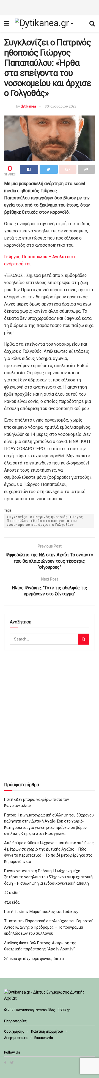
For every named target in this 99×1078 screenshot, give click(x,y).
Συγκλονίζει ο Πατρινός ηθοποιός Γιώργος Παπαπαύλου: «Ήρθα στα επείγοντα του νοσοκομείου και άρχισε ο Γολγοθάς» (45, 521)
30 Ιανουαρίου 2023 (60, 106)
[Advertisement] (50, 7)
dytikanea (28, 106)
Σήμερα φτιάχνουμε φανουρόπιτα (34, 958)
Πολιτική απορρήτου (47, 1031)
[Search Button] (83, 639)
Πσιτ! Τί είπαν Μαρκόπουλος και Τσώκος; (41, 911)
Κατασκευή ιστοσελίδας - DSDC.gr (43, 1010)
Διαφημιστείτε (16, 1038)
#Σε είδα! (12, 892)
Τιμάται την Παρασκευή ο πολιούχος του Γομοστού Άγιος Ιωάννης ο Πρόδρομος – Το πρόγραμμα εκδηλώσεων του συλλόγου (49, 927)
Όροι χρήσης (14, 1031)
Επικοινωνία (43, 1038)
